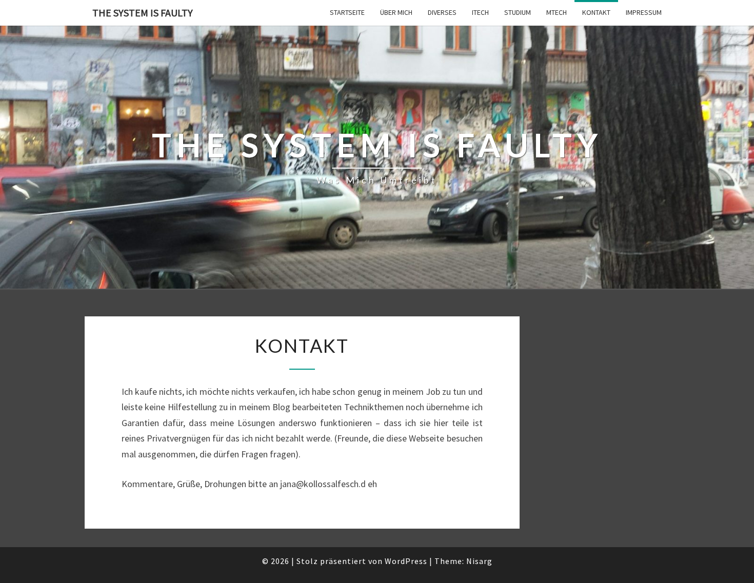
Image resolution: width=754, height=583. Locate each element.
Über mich (396, 12)
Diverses (442, 12)
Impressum (644, 12)
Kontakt (596, 12)
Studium (517, 12)
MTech (556, 12)
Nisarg (479, 561)
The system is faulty (142, 12)
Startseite (347, 12)
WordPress (406, 561)
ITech (480, 12)
